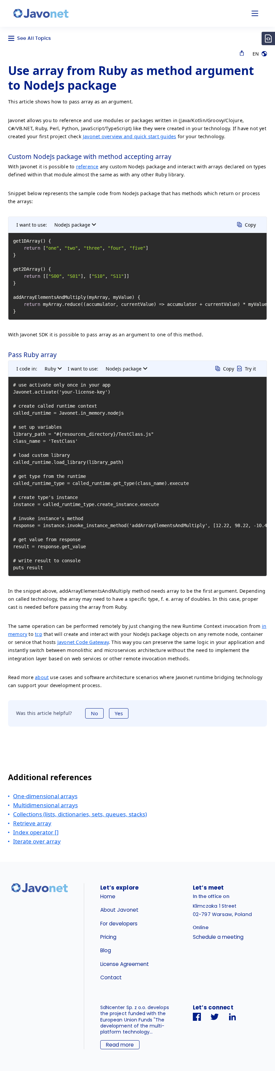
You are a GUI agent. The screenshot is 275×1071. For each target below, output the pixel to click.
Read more (120, 1044)
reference (87, 166)
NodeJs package (72, 225)
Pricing (108, 936)
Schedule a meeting (218, 936)
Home (107, 896)
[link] (40, 13)
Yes (119, 713)
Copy (250, 225)
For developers (119, 923)
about (42, 677)
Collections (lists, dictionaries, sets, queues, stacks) (80, 814)
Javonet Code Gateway (83, 642)
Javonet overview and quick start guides (129, 136)
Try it (250, 368)
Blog (105, 950)
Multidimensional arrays (45, 805)
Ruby (50, 368)
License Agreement (124, 964)
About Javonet (119, 909)
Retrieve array (32, 823)
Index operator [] (36, 832)
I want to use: (31, 225)
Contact (111, 977)
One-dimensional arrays (45, 796)
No (94, 713)
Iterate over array (37, 841)
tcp (38, 634)
